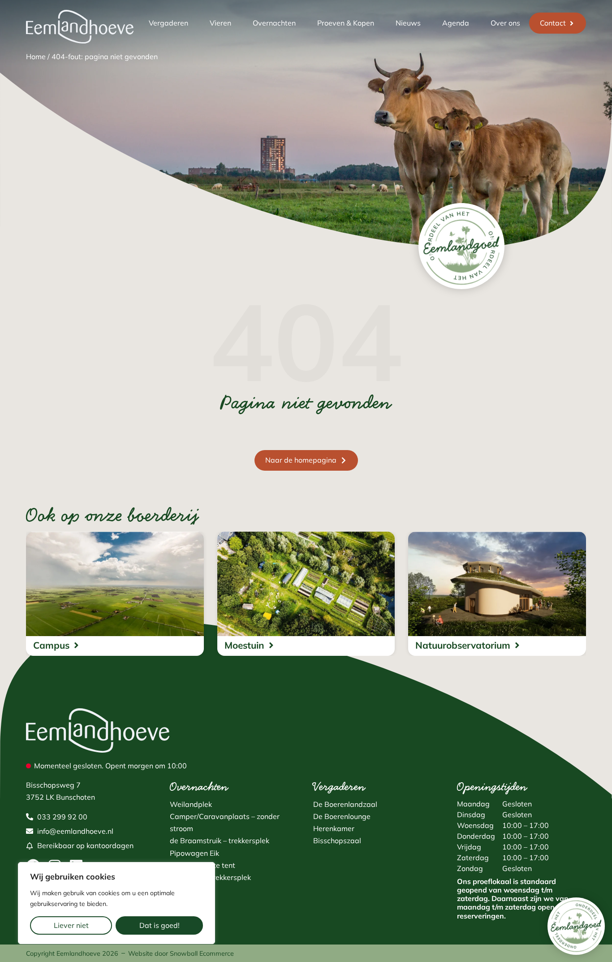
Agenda (455, 22)
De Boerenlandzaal (345, 804)
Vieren (220, 22)
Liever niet (71, 925)
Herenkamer (333, 828)
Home (36, 56)
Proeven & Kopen (345, 22)
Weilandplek (191, 804)
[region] (116, 903)
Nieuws (408, 22)
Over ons (505, 22)
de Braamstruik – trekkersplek (219, 840)
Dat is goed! (159, 925)
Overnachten (274, 22)
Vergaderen (168, 22)
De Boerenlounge (342, 816)
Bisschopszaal (337, 840)
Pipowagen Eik (194, 853)
